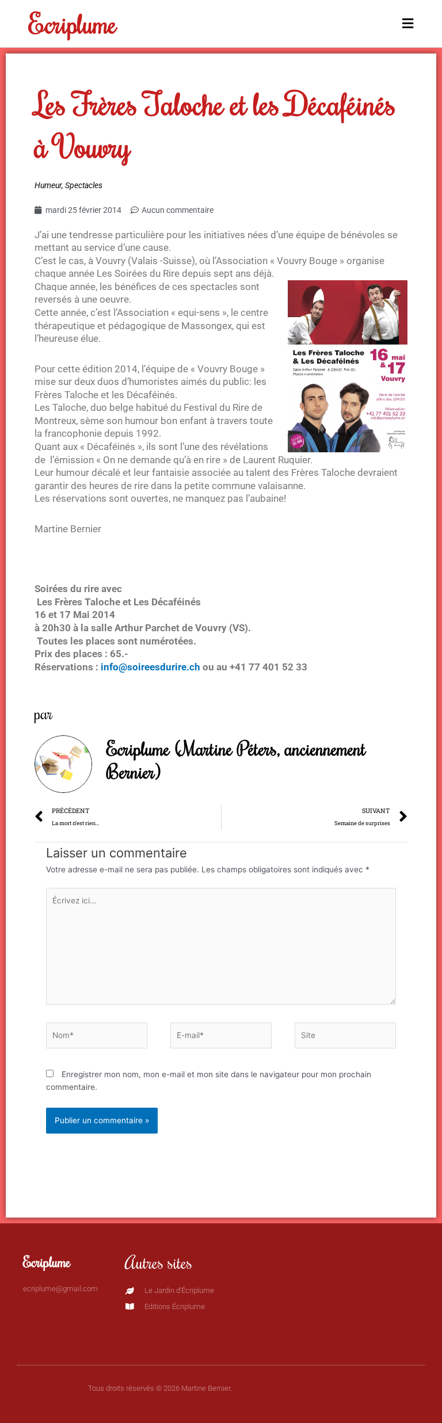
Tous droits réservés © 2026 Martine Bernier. (160, 1388)
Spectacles (83, 185)
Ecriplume (73, 23)
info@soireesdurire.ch (150, 667)
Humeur (48, 185)
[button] (317, 23)
